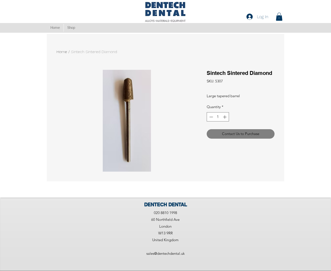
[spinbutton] (218, 116)
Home (61, 51)
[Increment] (225, 116)
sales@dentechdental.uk (165, 253)
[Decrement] (210, 116)
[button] (279, 17)
